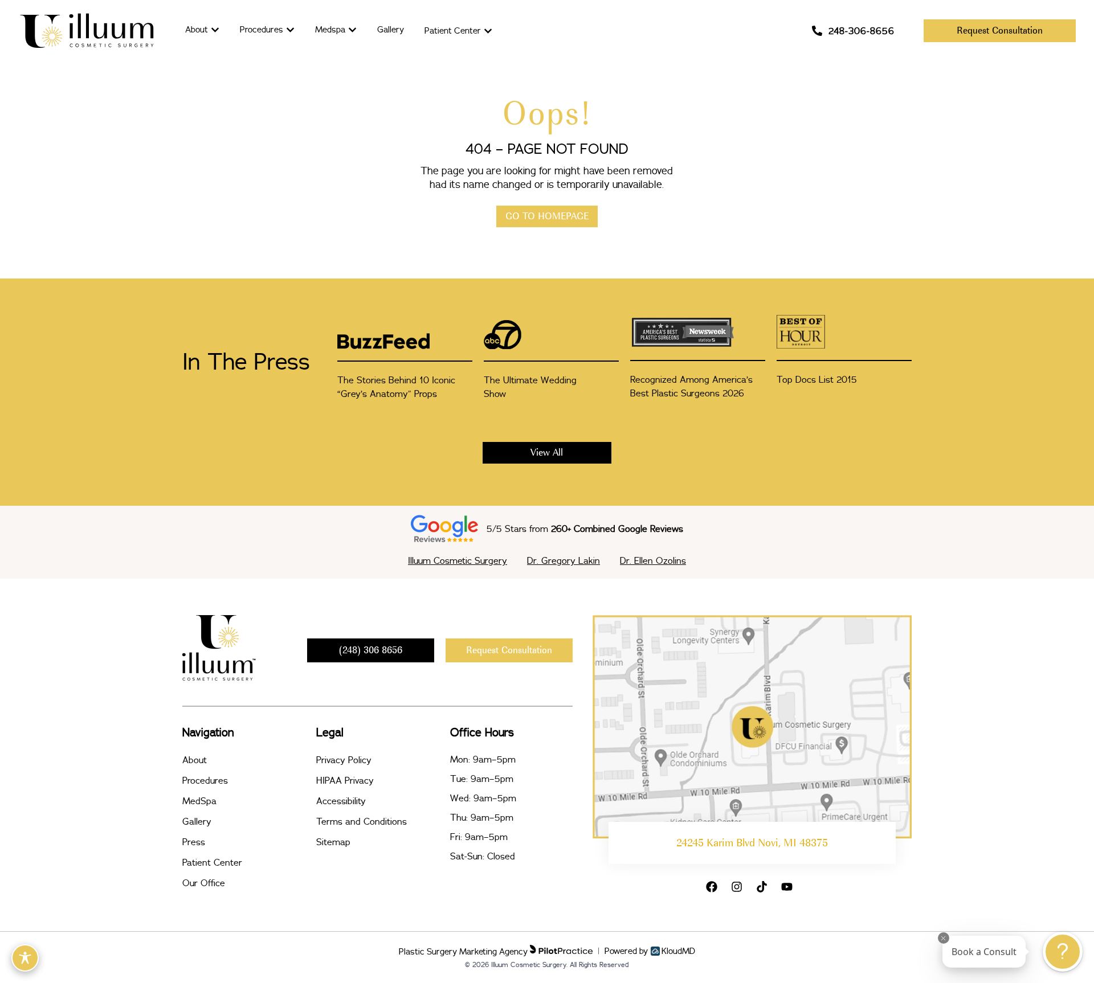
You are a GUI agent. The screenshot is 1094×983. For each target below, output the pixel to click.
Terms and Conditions (361, 821)
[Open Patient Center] (488, 31)
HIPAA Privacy (345, 780)
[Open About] (215, 29)
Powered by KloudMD (650, 951)
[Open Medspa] (352, 29)
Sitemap (333, 841)
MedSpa (199, 800)
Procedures (205, 780)
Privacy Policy (344, 759)
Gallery (196, 821)
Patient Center (212, 862)
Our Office (203, 882)
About (194, 759)
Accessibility (341, 800)
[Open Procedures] (290, 29)
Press (193, 841)
